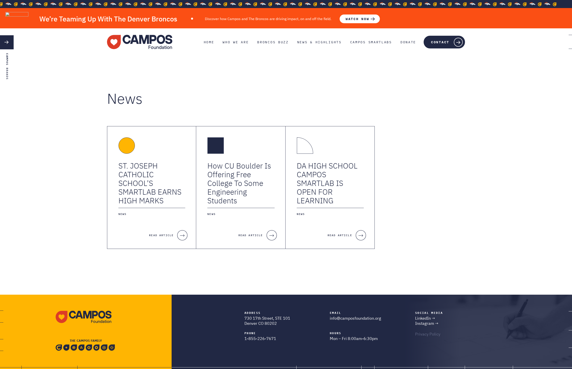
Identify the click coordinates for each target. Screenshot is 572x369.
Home (209, 42)
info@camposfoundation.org (355, 318)
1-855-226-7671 (260, 338)
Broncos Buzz (272, 42)
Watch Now (357, 19)
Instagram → (426, 323)
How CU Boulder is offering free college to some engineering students (239, 183)
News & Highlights (319, 42)
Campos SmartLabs (371, 42)
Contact (440, 42)
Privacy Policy (427, 334)
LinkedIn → (425, 318)
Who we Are (236, 42)
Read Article (161, 235)
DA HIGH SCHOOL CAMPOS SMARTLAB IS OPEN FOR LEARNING (327, 183)
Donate (408, 42)
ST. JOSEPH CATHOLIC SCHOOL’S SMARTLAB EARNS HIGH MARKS (149, 183)
